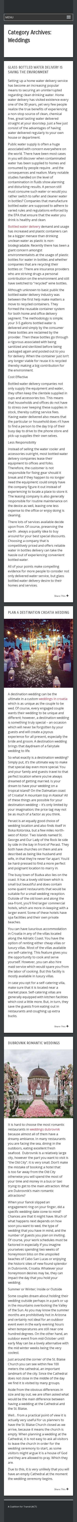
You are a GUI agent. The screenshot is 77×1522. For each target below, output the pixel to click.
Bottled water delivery (24, 226)
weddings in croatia (53, 699)
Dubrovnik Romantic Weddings (34, 1043)
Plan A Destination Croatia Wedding (38, 612)
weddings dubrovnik (45, 1129)
